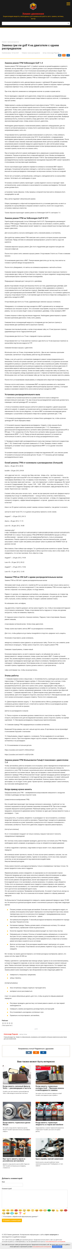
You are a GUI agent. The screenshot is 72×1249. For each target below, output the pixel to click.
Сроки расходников (34, 53)
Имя (3, 1182)
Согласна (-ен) (57, 1246)
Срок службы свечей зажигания (49, 1159)
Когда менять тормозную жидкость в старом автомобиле (49, 1123)
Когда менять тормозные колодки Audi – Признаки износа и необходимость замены (50, 1088)
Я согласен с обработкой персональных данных (20, 1216)
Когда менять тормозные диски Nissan (16, 1123)
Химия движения (33, 13)
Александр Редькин (11, 1034)
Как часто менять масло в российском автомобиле (14, 1160)
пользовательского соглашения (55, 1241)
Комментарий (7, 1188)
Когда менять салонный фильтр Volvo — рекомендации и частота (17, 1087)
